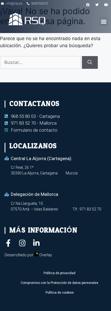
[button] (103, 21)
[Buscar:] (41, 62)
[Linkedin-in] (36, 243)
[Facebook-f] (8, 243)
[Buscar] (90, 62)
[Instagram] (22, 243)
